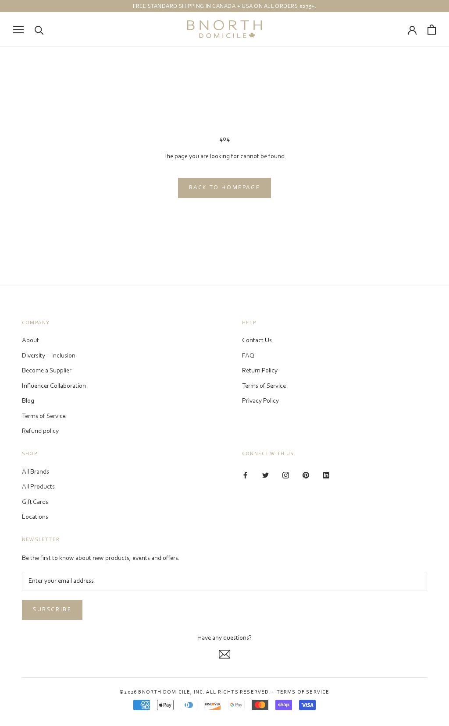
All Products (38, 487)
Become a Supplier (46, 371)
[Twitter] (265, 475)
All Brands (35, 472)
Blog (28, 401)
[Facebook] (245, 475)
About (30, 340)
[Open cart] (432, 30)
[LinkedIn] (326, 475)
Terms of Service (44, 416)
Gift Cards (35, 502)
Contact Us (257, 340)
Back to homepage (224, 188)
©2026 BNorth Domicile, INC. (162, 692)
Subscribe (52, 610)
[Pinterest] (306, 475)
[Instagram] (285, 475)
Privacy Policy (260, 401)
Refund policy (40, 431)
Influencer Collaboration (54, 386)
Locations (35, 517)
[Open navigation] (18, 29)
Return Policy (260, 371)
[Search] (39, 29)
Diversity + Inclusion (48, 356)
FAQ (248, 356)
